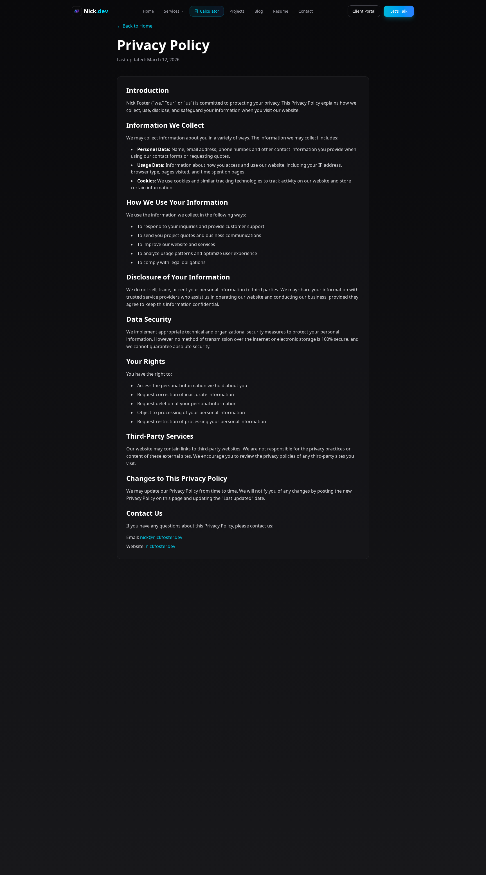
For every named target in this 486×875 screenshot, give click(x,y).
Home (148, 11)
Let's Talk (398, 11)
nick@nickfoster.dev (161, 537)
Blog (259, 11)
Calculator (209, 11)
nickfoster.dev (160, 546)
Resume (280, 11)
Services (171, 11)
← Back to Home (134, 26)
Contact (305, 11)
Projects (237, 11)
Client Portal (363, 11)
